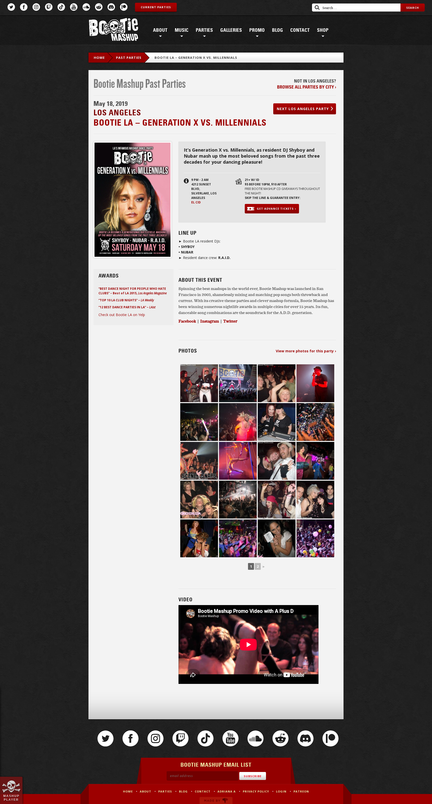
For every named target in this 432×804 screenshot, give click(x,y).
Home (99, 57)
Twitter (11, 7)
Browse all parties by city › (306, 87)
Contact (300, 30)
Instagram (36, 7)
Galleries (231, 30)
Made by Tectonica (216, 800)
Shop (322, 30)
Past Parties (129, 57)
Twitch (48, 7)
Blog (277, 30)
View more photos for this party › (306, 351)
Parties (204, 30)
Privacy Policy (256, 791)
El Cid (196, 202)
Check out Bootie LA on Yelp (121, 314)
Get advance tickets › (276, 208)
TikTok (61, 7)
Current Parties (156, 7)
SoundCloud (86, 7)
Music (181, 30)
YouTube (74, 7)
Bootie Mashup (113, 30)
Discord (111, 7)
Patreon (124, 7)
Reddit (98, 7)
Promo (257, 30)
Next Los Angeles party (303, 108)
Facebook (24, 7)
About (160, 30)
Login (281, 791)
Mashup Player (11, 797)
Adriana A (227, 791)
